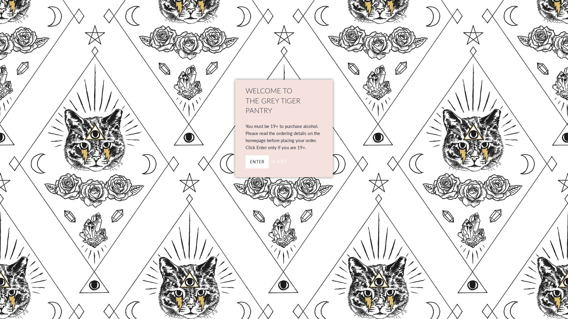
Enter (257, 161)
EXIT (282, 161)
